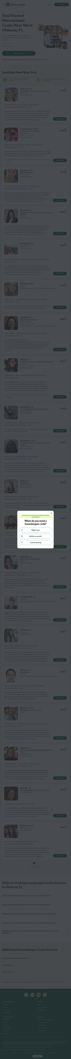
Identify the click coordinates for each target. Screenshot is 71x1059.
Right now (35, 530)
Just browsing (35, 542)
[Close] (51, 513)
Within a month (35, 536)
